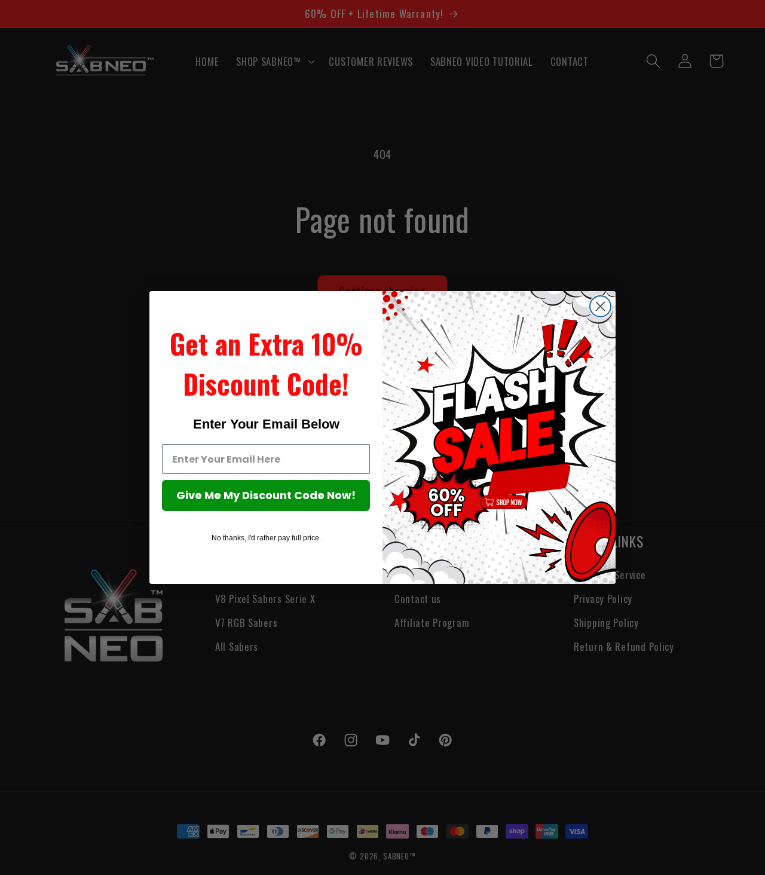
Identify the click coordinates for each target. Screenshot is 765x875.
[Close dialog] (600, 306)
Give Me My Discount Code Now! (266, 495)
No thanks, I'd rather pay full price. (266, 538)
